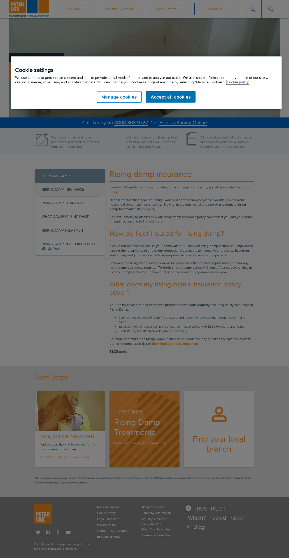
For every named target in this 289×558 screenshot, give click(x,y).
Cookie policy (237, 82)
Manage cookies (119, 96)
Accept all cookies (171, 96)
